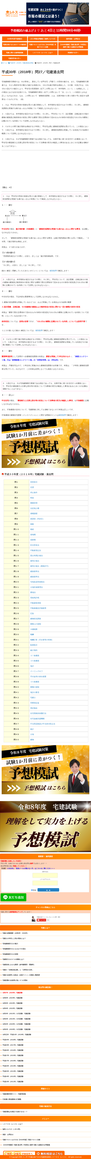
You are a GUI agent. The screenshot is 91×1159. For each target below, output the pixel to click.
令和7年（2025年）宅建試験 (13, 993)
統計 (32, 729)
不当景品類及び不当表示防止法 (42, 724)
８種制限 (33, 629)
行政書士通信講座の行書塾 (12, 1099)
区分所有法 (34, 545)
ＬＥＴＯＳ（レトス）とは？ (43, 52)
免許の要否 (34, 692)
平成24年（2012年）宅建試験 (13, 1076)
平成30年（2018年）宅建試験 (13, 1040)
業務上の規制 (35, 624)
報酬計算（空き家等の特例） (41, 640)
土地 (32, 734)
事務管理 (33, 503)
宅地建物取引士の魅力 (10, 943)
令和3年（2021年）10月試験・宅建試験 (17, 1019)
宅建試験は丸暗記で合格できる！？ (15, 1111)
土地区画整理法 (36, 587)
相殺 (32, 524)
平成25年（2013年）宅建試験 (13, 1071)
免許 (32, 666)
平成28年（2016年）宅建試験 (13, 1050)
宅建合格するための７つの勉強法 (14, 44)
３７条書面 (34, 655)
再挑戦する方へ (73, 52)
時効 (32, 498)
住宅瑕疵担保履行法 (38, 713)
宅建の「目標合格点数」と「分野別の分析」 (18, 970)
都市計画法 (34, 561)
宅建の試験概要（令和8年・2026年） (16, 933)
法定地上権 (34, 508)
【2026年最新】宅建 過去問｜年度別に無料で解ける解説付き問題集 (73, 46)
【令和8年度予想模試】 (14, 39)
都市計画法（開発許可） (40, 566)
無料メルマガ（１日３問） (12, 1129)
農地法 (33, 592)
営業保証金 (34, 703)
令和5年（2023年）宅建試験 (13, 1003)
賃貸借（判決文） (37, 519)
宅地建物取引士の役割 (10, 954)
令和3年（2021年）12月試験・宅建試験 (17, 1013)
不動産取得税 (35, 603)
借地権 (33, 535)
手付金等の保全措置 (38, 676)
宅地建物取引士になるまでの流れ (14, 949)
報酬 (32, 634)
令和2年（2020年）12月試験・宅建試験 (17, 1024)
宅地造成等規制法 (37, 582)
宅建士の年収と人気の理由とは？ (14, 938)
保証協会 (33, 708)
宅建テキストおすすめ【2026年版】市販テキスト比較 (42, 46)
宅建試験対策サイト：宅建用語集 (14, 1094)
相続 (32, 529)
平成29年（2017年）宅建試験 (13, 1045)
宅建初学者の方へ (14, 58)
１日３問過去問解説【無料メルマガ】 (43, 39)
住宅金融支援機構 (37, 719)
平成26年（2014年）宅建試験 (13, 1066)
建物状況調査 (35, 619)
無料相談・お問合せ (73, 39)
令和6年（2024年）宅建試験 (13, 998)
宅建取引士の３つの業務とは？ (13, 959)
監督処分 (33, 645)
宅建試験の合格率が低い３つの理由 (15, 980)
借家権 (33, 540)
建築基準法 (34, 571)
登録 (34, 890)
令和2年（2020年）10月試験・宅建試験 (17, 1029)
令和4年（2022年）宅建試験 (13, 1008)
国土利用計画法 (36, 556)
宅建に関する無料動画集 (14, 52)
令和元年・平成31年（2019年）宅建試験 (17, 1034)
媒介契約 (33, 650)
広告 (32, 613)
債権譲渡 (33, 513)
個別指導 (53, 271)
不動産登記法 (35, 550)
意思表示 (33, 482)
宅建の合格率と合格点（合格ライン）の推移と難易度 (21, 975)
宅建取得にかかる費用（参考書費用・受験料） (19, 964)
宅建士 (33, 697)
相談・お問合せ (8, 1134)
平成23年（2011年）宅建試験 (13, 1081)
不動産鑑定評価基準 (38, 608)
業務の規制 (34, 687)
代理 (32, 487)
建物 (32, 740)
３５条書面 (34, 661)
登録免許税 (34, 598)
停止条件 (33, 492)
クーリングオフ (36, 671)
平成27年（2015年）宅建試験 (13, 1055)
